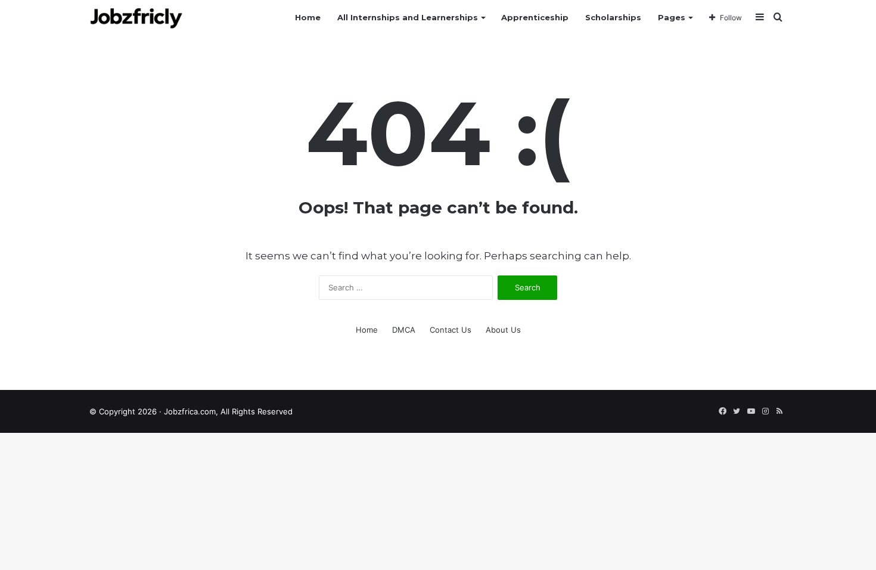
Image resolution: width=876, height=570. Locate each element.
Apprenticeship (535, 17)
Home (308, 17)
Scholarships (613, 17)
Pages (671, 17)
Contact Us (450, 329)
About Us (503, 329)
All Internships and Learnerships (407, 17)
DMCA (403, 329)
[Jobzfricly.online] (136, 17)
